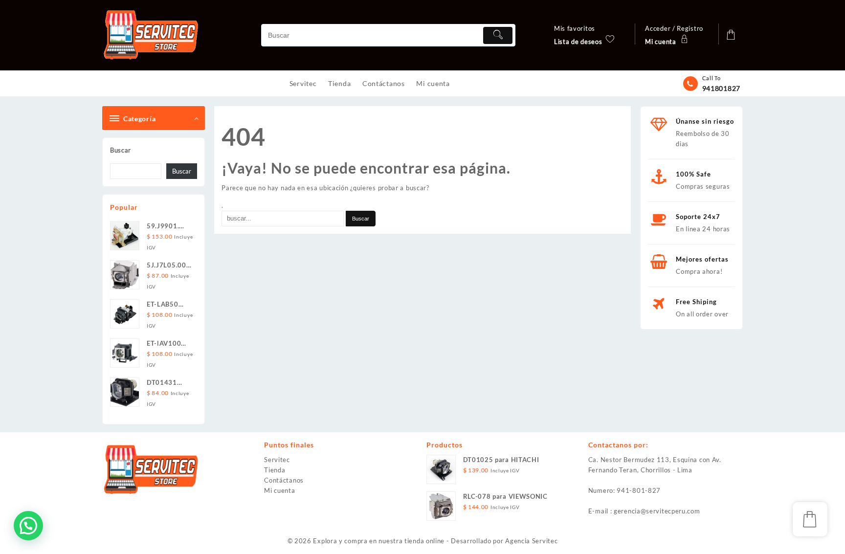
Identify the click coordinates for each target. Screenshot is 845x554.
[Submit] (497, 35)
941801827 (721, 88)
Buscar (120, 150)
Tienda (274, 470)
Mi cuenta (279, 490)
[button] (28, 525)
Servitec (277, 460)
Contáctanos (284, 480)
